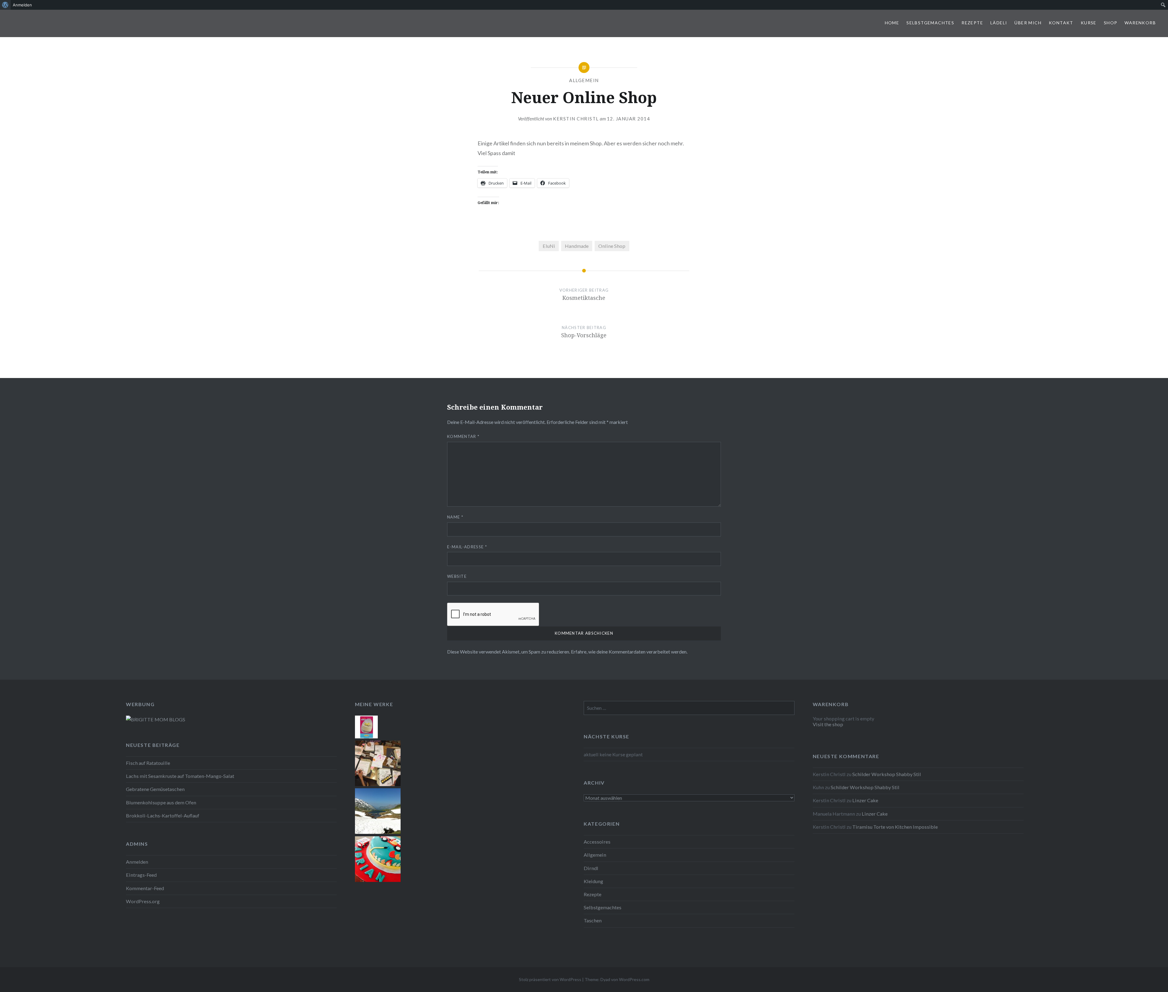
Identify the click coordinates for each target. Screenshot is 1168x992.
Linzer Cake (865, 800)
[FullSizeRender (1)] (378, 880)
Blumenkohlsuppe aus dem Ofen (161, 802)
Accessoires (597, 842)
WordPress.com (634, 979)
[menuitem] (5, 5)
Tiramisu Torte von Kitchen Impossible (895, 827)
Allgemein (584, 80)
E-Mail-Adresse (467, 546)
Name (455, 517)
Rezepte (972, 22)
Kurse (1089, 22)
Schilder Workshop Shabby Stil (886, 774)
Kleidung (593, 881)
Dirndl (591, 868)
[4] (378, 832)
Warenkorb (1140, 22)
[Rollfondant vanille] (366, 736)
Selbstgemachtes (930, 22)
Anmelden (137, 862)
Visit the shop (828, 724)
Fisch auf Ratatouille (148, 763)
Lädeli (998, 22)
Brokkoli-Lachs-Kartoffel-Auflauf (162, 815)
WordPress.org (143, 901)
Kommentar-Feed (145, 888)
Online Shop (611, 246)
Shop (1111, 22)
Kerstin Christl (576, 118)
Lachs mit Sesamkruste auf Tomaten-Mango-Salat (180, 776)
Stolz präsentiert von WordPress (550, 979)
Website (457, 576)
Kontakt (1061, 22)
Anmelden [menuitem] (22, 4)
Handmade (577, 246)
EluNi (549, 246)
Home (892, 22)
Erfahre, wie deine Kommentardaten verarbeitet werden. (629, 651)
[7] (378, 784)
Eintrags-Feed (141, 875)
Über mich (1027, 22)
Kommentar (463, 436)
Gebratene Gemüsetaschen (155, 789)
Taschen (593, 920)
